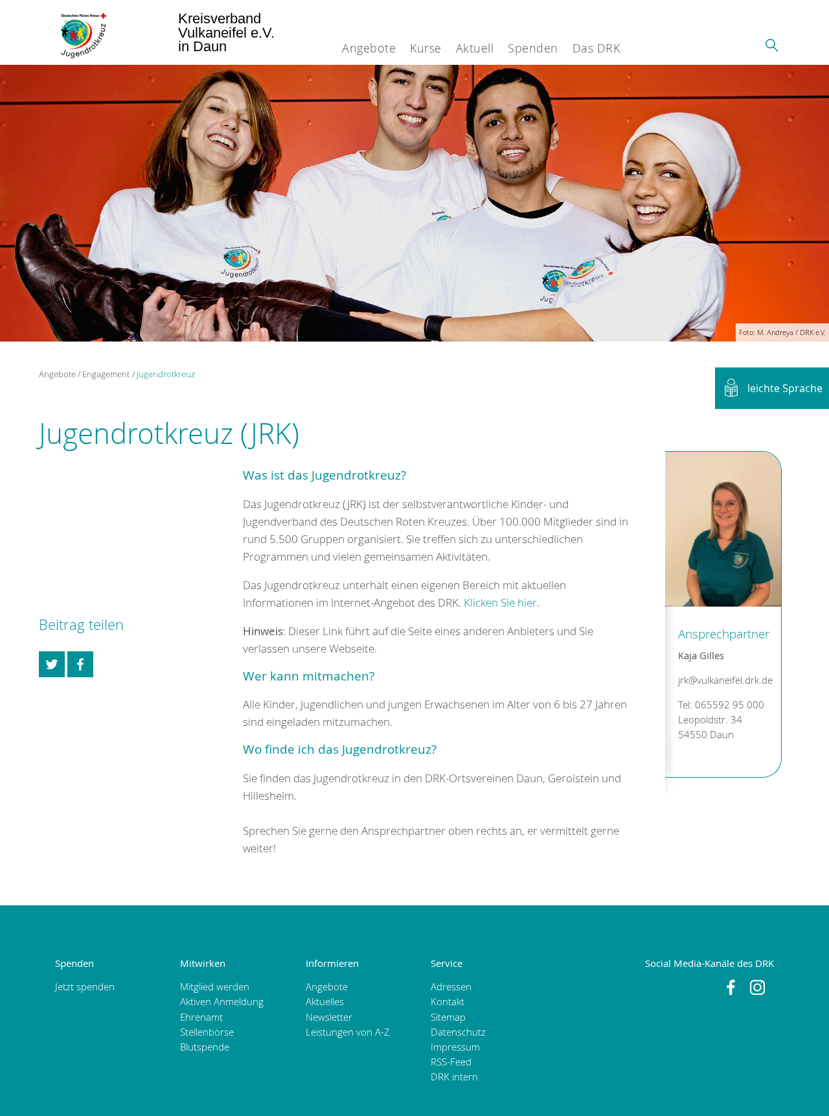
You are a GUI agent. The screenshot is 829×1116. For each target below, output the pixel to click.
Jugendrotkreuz (166, 374)
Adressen (451, 987)
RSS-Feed (451, 1062)
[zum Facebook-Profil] (731, 987)
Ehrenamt (201, 1017)
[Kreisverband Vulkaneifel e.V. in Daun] (76, 32)
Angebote (369, 48)
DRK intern (454, 1077)
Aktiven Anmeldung (222, 1001)
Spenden (533, 48)
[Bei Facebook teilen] (80, 664)
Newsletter (329, 1017)
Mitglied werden (214, 987)
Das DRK (596, 48)
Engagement (106, 374)
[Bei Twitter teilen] (52, 664)
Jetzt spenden (85, 987)
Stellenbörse (207, 1032)
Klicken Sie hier (500, 602)
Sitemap (448, 1017)
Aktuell (475, 48)
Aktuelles (325, 1001)
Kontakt (447, 1001)
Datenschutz (458, 1032)
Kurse (426, 48)
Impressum (455, 1047)
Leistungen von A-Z (348, 1032)
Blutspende (204, 1047)
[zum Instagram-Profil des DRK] (757, 987)
